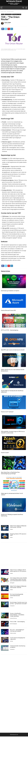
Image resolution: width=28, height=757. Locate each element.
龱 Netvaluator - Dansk (16, 14)
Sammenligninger (13, 623)
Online (11, 537)
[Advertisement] (14, 53)
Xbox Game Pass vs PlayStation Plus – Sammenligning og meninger (10, 473)
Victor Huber (7, 22)
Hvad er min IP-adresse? (7, 411)
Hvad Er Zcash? (5, 452)
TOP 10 (11, 597)
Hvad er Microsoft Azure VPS (8, 310)
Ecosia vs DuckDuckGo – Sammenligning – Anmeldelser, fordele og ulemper (17, 615)
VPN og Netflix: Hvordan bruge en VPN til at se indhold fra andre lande (13, 432)
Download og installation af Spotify (10, 290)
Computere (12, 605)
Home (2, 11)
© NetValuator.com (14, 734)
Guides (2, 14)
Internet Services (8, 14)
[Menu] (1, 8)
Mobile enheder (13, 633)
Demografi (12, 582)
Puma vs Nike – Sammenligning (17, 621)
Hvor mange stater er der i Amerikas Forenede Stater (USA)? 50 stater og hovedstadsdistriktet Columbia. (18, 579)
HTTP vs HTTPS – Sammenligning (9, 330)
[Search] (23, 8)
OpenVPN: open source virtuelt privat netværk (12, 350)
